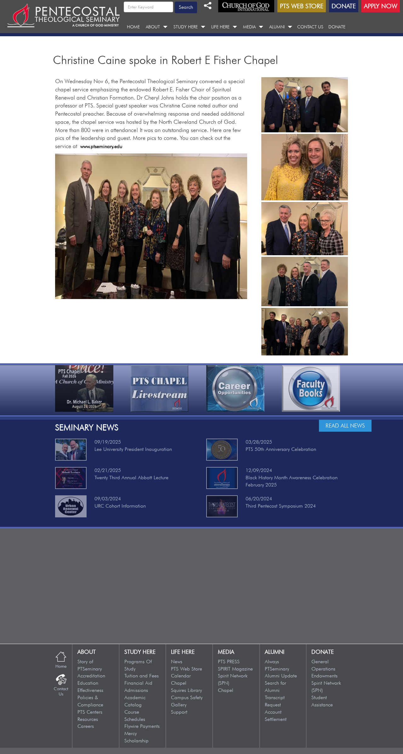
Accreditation (91, 676)
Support (179, 712)
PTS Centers (89, 712)
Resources (87, 719)
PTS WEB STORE (301, 6)
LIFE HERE (220, 26)
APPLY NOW (380, 6)
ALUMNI (277, 26)
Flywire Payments (142, 726)
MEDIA (249, 26)
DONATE (336, 26)
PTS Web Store (186, 669)
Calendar (181, 676)
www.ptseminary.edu (101, 146)
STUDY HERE (185, 26)
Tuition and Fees (141, 676)
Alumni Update (281, 676)
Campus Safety (186, 697)
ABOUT (153, 26)
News (176, 662)
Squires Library (186, 690)
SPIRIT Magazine (235, 669)
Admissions (136, 690)
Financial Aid (138, 683)
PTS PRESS (229, 662)
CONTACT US (310, 26)
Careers (85, 726)
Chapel (178, 683)
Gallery (178, 705)
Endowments (324, 676)
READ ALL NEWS (345, 425)
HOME (133, 26)
